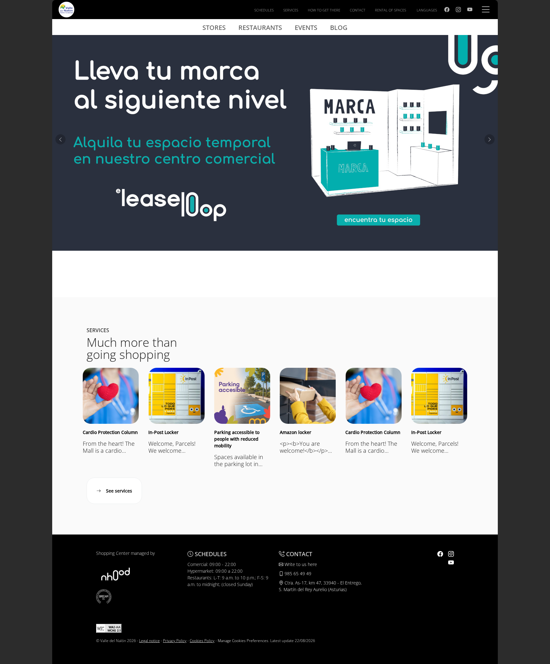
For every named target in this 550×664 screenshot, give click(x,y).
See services (119, 491)
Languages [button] (427, 10)
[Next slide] (489, 139)
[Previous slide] (60, 139)
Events (306, 27)
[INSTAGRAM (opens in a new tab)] (458, 9)
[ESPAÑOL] (66, 9)
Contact (357, 10)
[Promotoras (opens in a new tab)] (115, 573)
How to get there (324, 10)
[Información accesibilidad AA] (109, 628)
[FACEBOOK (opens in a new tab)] (446, 9)
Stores (214, 27)
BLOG (339, 27)
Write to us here (300, 564)
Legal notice (149, 640)
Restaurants (260, 27)
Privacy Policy (175, 640)
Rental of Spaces (390, 10)
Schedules (264, 10)
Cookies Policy (202, 640)
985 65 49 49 (297, 573)
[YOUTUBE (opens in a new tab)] (469, 9)
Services (290, 10)
